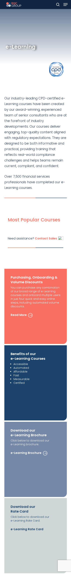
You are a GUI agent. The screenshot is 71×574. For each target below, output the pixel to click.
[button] (65, 4)
